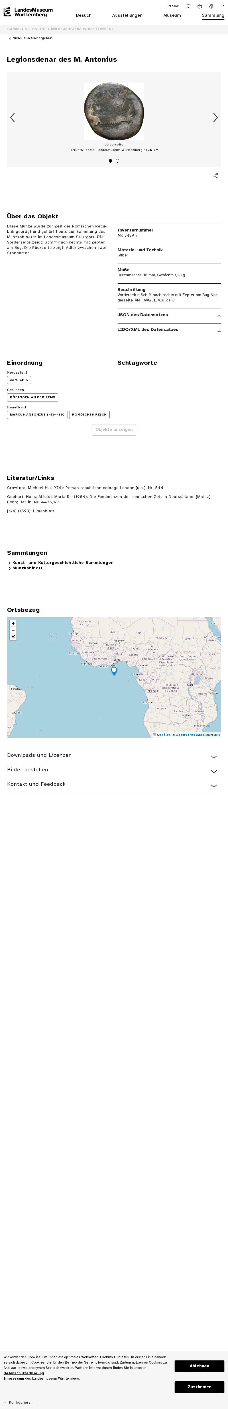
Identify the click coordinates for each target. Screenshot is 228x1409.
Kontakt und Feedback (36, 784)
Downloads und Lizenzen (39, 755)
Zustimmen (200, 1387)
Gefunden (15, 390)
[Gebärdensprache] (211, 6)
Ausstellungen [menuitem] (127, 15)
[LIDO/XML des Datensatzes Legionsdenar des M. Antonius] (219, 330)
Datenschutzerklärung (24, 1373)
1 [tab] (111, 161)
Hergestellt (17, 373)
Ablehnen (199, 1366)
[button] (114, 672)
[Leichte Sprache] (199, 6)
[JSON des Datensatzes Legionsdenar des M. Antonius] (219, 315)
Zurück (12, 117)
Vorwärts (215, 117)
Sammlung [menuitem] (213, 15)
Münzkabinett (27, 568)
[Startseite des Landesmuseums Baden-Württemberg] (28, 18)
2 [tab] (118, 161)
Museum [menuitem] (172, 15)
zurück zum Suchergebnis (32, 38)
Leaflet (163, 735)
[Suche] (188, 6)
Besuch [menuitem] (84, 15)
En (222, 6)
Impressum (14, 1378)
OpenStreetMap (190, 735)
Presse (173, 6)
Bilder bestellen (27, 770)
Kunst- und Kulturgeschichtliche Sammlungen (63, 563)
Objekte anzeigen (114, 430)
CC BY (152, 150)
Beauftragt (16, 407)
